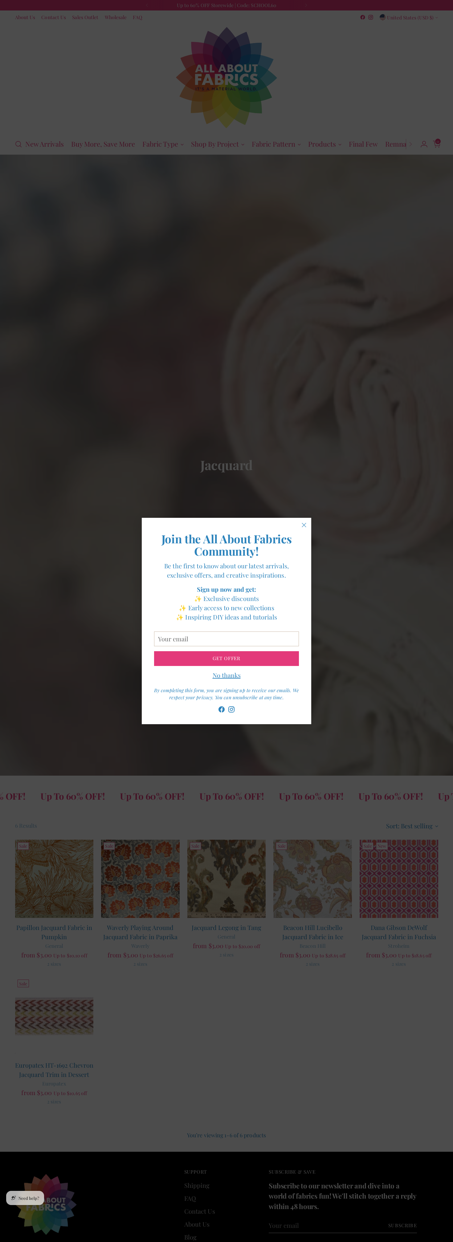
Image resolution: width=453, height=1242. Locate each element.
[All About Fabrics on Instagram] (231, 710)
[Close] (304, 525)
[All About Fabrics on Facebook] (221, 710)
